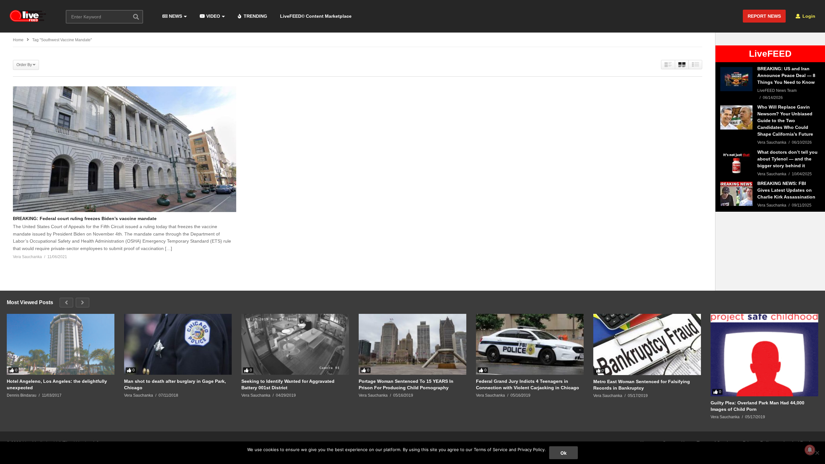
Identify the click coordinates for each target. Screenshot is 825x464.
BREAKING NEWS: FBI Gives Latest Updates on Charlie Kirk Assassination (786, 190)
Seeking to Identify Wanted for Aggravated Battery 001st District (288, 384)
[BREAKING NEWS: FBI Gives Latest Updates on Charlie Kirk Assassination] (736, 194)
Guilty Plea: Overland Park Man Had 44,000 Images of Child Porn (757, 406)
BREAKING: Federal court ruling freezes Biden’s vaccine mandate (85, 218)
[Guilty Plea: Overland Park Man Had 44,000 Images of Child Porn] (764, 355)
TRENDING (254, 16)
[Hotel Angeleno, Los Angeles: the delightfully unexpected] (60, 344)
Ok (563, 453)
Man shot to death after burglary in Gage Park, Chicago (175, 384)
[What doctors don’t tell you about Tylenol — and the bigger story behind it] (736, 162)
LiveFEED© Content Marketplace (316, 16)
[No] (817, 453)
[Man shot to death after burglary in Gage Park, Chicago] (178, 344)
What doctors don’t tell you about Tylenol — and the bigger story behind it (787, 159)
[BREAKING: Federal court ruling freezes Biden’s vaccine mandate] (124, 149)
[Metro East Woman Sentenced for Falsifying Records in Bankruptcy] (647, 344)
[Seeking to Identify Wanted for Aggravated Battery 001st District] (295, 344)
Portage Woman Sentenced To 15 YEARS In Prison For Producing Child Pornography (406, 384)
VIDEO (212, 16)
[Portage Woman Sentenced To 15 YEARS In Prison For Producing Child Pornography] (412, 344)
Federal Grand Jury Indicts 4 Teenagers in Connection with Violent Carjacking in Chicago (527, 384)
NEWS (175, 16)
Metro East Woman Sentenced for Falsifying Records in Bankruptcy (641, 385)
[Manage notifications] (810, 450)
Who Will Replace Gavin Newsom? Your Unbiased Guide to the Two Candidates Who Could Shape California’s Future (785, 120)
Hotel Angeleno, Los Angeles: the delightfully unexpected (57, 384)
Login (808, 16)
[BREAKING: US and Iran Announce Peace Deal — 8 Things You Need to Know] (736, 79)
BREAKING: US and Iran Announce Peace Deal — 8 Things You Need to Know (786, 75)
